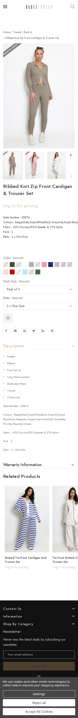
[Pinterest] (52, 331)
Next (70, 155)
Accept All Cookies (39, 711)
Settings (39, 694)
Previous (70, 176)
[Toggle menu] (5, 6)
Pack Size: (16, 281)
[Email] (15, 331)
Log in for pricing (20, 205)
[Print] (25, 331)
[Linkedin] (43, 331)
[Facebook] (6, 331)
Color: (13, 258)
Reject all (39, 703)
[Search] (72, 6)
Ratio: (13, 298)
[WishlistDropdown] (8, 318)
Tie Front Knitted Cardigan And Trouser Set (25, 560)
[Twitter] (34, 331)
